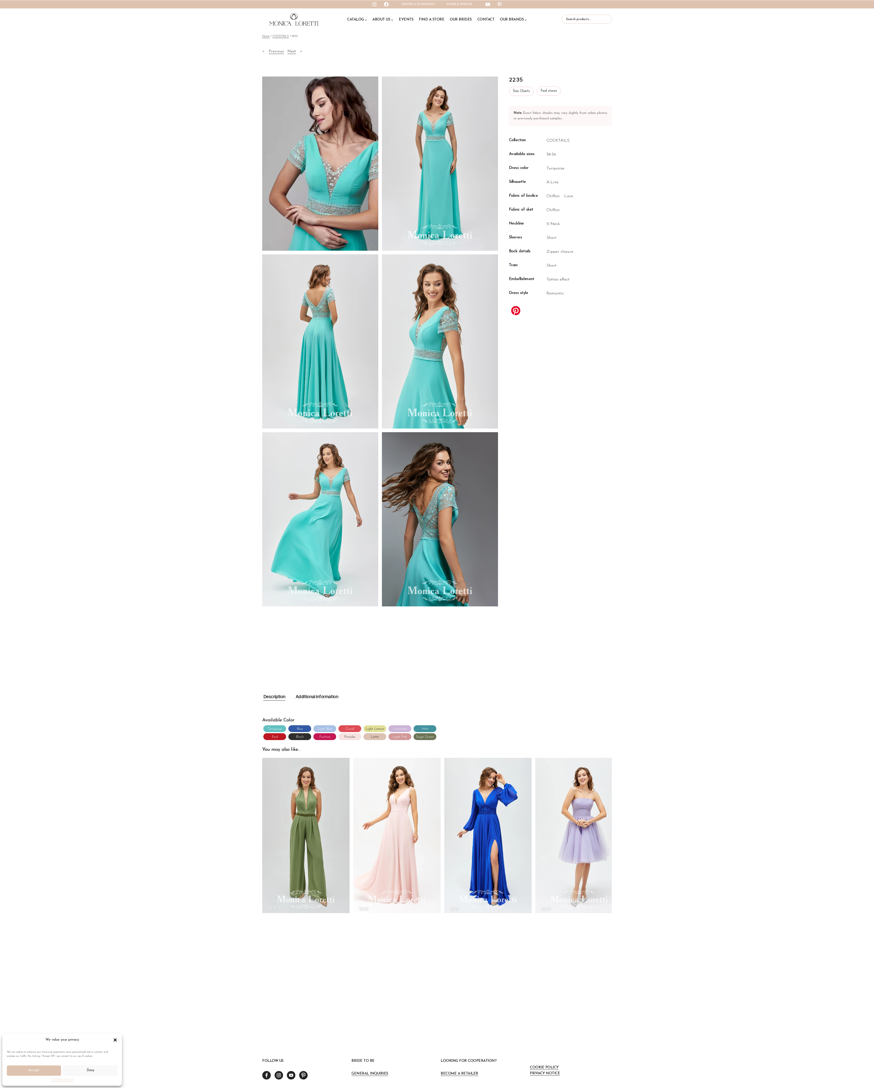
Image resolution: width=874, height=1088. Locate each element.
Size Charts (521, 91)
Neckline (516, 224)
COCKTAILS (280, 36)
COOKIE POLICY (62, 1080)
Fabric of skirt (521, 210)
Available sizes (522, 154)
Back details (520, 251)
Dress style (518, 293)
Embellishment (521, 279)
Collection (517, 140)
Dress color (518, 168)
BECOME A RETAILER (459, 1073)
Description (274, 696)
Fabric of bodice (523, 196)
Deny (90, 1070)
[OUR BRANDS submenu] (526, 20)
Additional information (317, 696)
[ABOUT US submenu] (392, 20)
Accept (33, 1070)
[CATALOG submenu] (366, 20)
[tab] (273, 697)
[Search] (607, 19)
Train (513, 265)
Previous (276, 51)
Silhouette (517, 182)
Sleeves (515, 237)
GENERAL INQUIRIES (369, 1073)
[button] (115, 1040)
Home (265, 36)
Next (291, 51)
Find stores (549, 91)
